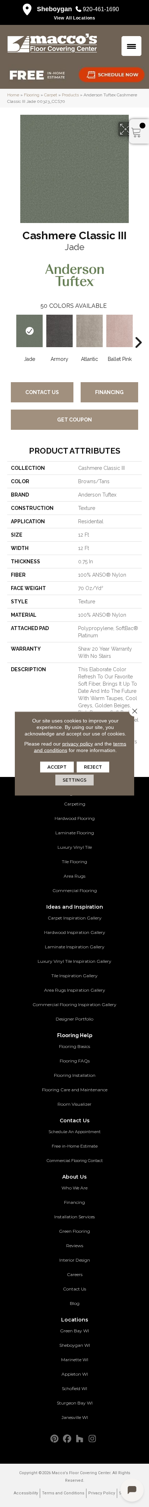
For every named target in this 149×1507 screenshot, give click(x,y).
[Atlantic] (89, 331)
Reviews (74, 1245)
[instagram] (92, 1438)
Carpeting (74, 804)
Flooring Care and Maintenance (74, 1089)
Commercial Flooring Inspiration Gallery (74, 1004)
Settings (74, 780)
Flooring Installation (74, 1075)
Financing (109, 392)
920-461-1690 (101, 9)
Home (13, 94)
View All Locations (74, 18)
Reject (93, 767)
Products (70, 94)
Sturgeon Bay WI (75, 1403)
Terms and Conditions (63, 1493)
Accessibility (26, 1493)
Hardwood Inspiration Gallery (74, 932)
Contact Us (42, 392)
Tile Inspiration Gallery (74, 975)
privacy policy (77, 744)
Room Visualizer (74, 1104)
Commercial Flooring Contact (75, 1160)
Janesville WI (74, 1417)
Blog (75, 1303)
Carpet (50, 94)
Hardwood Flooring (75, 818)
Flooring (31, 94)
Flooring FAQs (75, 1060)
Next (138, 331)
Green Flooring (74, 1231)
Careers (74, 1274)
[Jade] (29, 331)
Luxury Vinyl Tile (75, 847)
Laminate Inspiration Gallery (75, 946)
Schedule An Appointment (74, 1131)
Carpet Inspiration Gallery (75, 918)
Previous (10, 331)
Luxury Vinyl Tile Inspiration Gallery (74, 961)
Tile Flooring (74, 861)
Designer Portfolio (74, 1019)
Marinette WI (74, 1359)
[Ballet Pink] (120, 331)
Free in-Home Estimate (75, 1146)
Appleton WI (74, 1374)
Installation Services (74, 1216)
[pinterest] (54, 1438)
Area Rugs (74, 876)
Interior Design (74, 1260)
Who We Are (74, 1188)
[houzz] (79, 1438)
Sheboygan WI (74, 1345)
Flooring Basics (74, 1046)
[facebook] (67, 1438)
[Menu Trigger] (131, 46)
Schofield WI (74, 1388)
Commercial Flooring (74, 890)
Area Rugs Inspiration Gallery (74, 990)
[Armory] (59, 331)
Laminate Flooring (74, 832)
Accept (57, 767)
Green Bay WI (74, 1330)
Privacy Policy (101, 1493)
